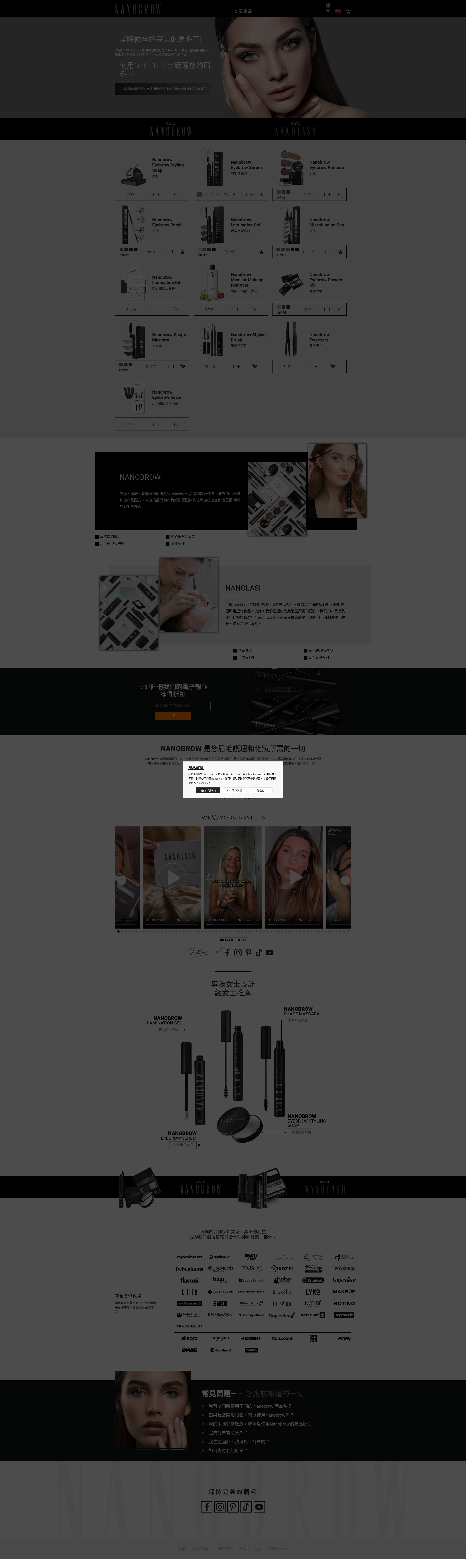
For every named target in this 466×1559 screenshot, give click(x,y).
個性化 (260, 790)
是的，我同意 (208, 790)
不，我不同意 (234, 790)
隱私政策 (196, 768)
